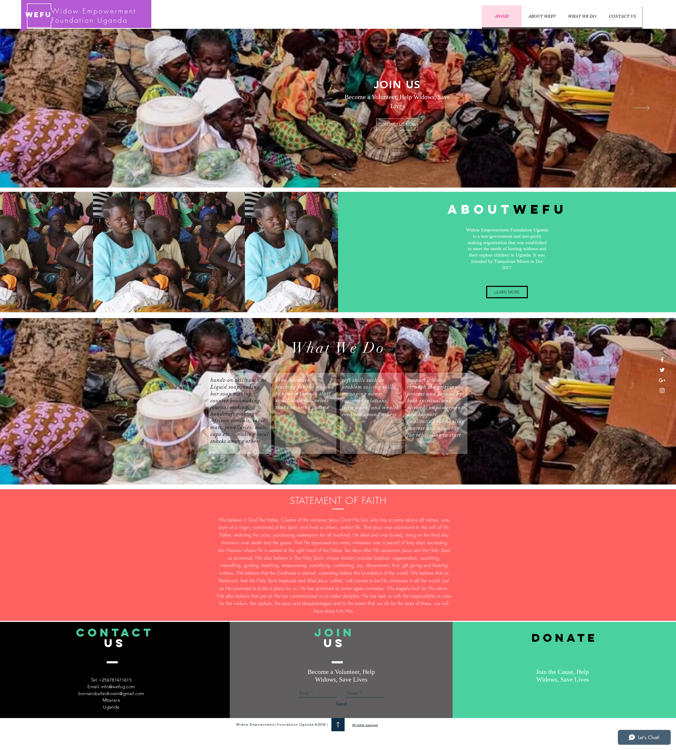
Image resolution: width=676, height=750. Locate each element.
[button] (397, 124)
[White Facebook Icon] (662, 359)
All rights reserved (365, 725)
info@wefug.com (118, 686)
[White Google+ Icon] (662, 380)
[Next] (642, 108)
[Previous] (34, 108)
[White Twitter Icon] (662, 370)
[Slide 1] (336, 174)
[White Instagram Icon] (662, 390)
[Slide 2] (341, 174)
